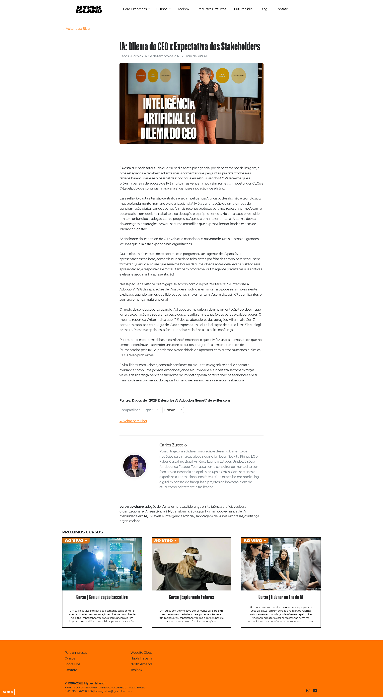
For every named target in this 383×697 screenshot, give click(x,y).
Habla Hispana (141, 658)
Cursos (162, 9)
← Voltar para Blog (76, 29)
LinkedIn (169, 410)
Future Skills (243, 9)
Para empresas (76, 653)
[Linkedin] (315, 690)
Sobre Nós (72, 664)
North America (141, 664)
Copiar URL (151, 410)
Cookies (8, 691)
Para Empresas (135, 9)
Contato (281, 9)
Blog (264, 9)
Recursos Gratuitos (211, 9)
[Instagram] (308, 690)
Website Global (141, 653)
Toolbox (184, 9)
